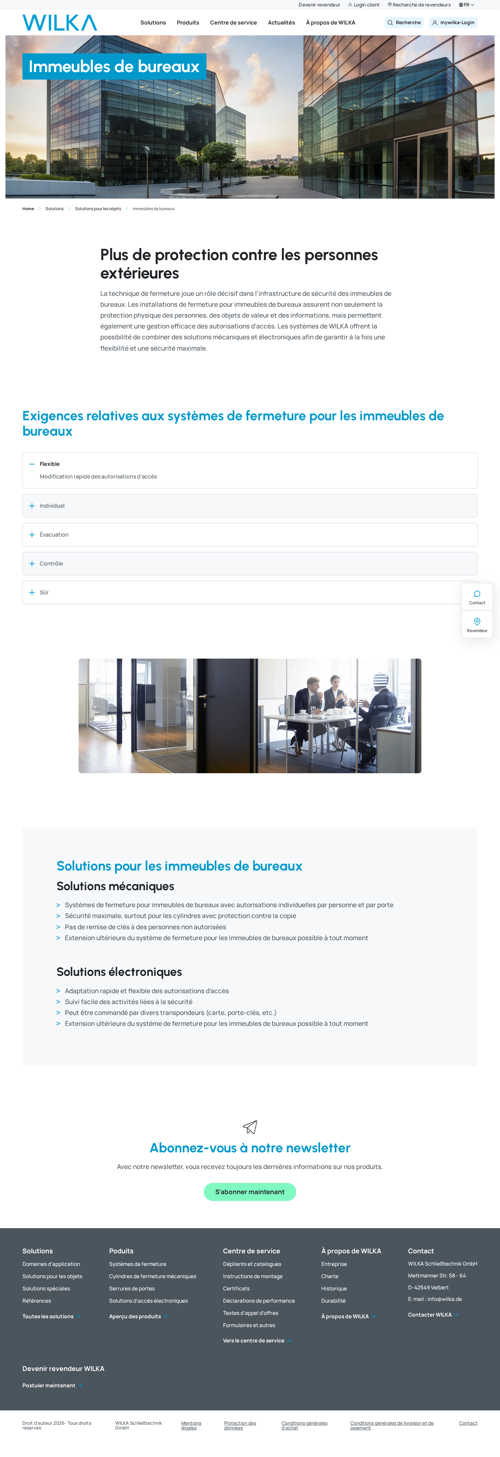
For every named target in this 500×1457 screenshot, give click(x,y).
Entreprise (334, 1264)
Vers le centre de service (253, 1341)
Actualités (281, 22)
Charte (329, 1276)
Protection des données (240, 1425)
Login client (367, 4)
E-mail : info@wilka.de (435, 1299)
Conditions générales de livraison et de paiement (392, 1425)
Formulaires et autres (249, 1325)
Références (36, 1301)
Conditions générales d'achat (305, 1425)
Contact (477, 603)
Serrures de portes (132, 1289)
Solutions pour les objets (52, 1276)
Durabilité (333, 1301)
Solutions (153, 22)
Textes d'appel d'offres (250, 1313)
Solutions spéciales (46, 1289)
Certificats (236, 1289)
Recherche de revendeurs (422, 4)
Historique (334, 1289)
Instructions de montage (253, 1276)
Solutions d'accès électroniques (148, 1301)
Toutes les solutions (47, 1317)
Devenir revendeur (319, 4)
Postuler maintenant (49, 1386)
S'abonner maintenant (250, 1191)
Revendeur (477, 630)
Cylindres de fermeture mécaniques (152, 1276)
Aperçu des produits (135, 1317)
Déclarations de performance (259, 1301)
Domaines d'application (51, 1264)
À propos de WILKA (330, 22)
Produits (188, 22)
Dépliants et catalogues (252, 1264)
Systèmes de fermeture (137, 1264)
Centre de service (233, 22)
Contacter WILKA (430, 1315)
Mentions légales (191, 1425)
